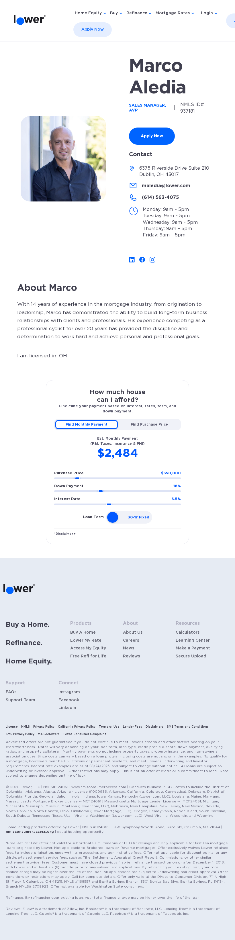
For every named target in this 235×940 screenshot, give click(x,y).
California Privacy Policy (76, 726)
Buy (114, 13)
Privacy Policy (43, 726)
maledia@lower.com (166, 185)
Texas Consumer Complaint (84, 734)
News (128, 648)
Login (207, 13)
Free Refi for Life (88, 656)
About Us (132, 632)
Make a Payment (193, 648)
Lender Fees (132, 726)
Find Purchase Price (149, 424)
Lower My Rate (85, 641)
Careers (131, 641)
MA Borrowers (49, 734)
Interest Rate (117, 499)
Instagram (69, 692)
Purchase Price (117, 473)
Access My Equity (88, 648)
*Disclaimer (65, 533)
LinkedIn (67, 708)
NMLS (25, 726)
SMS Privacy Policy (20, 734)
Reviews (131, 656)
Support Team (20, 700)
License (12, 726)
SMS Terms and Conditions (188, 726)
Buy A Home (83, 632)
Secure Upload (191, 656)
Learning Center (193, 641)
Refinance (136, 13)
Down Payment (117, 486)
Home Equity (88, 13)
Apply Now (92, 30)
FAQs (11, 692)
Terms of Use (109, 726)
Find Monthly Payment (86, 424)
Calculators (187, 632)
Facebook (68, 700)
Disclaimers (154, 726)
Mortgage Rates (173, 13)
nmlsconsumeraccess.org (30, 831)
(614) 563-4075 (160, 197)
